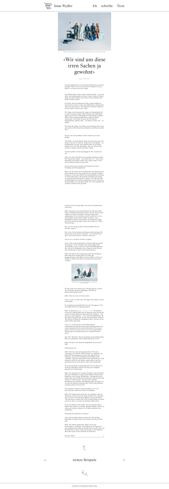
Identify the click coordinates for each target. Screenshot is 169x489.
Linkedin (95, 485)
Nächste (123, 460)
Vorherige (45, 460)
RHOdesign (90, 486)
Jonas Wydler (63, 6)
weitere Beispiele (84, 460)
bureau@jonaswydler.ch (84, 485)
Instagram (91, 485)
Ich (95, 6)
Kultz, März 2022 (84, 79)
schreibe (107, 6)
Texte (121, 6)
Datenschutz (95, 486)
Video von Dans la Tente (85, 310)
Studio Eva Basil (78, 486)
